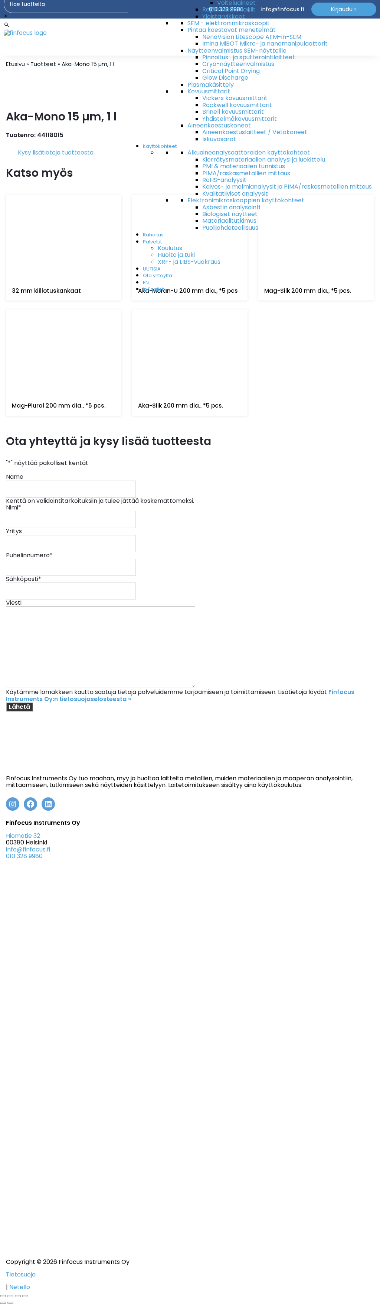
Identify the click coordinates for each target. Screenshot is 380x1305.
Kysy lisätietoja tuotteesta (56, 152)
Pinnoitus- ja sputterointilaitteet (248, 57)
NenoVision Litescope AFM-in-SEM (251, 37)
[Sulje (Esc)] (25, 1296)
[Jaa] (18, 1296)
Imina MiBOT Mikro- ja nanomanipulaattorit (265, 43)
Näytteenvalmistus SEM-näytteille (236, 50)
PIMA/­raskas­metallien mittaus (246, 173)
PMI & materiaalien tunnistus (243, 166)
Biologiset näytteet (230, 214)
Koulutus (170, 248)
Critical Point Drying (231, 71)
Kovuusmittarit (208, 91)
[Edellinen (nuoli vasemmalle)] (3, 1303)
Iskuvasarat (219, 139)
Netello (19, 1287)
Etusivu (15, 64)
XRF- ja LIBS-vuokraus (189, 262)
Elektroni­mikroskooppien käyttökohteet (245, 200)
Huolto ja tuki (176, 254)
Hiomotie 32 (23, 835)
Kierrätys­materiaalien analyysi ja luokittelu (263, 159)
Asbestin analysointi (231, 207)
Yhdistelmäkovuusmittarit (239, 118)
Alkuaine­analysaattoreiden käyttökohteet (248, 152)
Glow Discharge (225, 77)
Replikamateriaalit (229, 9)
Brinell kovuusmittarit (233, 111)
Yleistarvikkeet (223, 16)
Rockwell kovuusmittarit (237, 105)
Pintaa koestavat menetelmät (231, 30)
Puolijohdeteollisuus (230, 227)
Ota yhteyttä (157, 275)
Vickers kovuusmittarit (235, 98)
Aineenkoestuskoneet (219, 125)
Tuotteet (43, 64)
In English (154, 289)
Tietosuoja (21, 1274)
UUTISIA (152, 268)
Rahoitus (153, 234)
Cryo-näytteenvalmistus (238, 64)
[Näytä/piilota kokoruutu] (10, 1296)
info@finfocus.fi (28, 849)
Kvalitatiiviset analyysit (235, 193)
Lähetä (19, 707)
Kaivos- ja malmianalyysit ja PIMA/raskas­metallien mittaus (287, 186)
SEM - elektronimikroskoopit (228, 23)
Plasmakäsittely (210, 84)
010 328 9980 (24, 856)
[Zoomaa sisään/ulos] (3, 1296)
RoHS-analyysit (224, 180)
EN (146, 282)
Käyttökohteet (160, 146)
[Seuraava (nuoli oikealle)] (10, 1303)
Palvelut (152, 241)
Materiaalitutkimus (229, 220)
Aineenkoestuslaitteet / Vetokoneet (254, 132)
